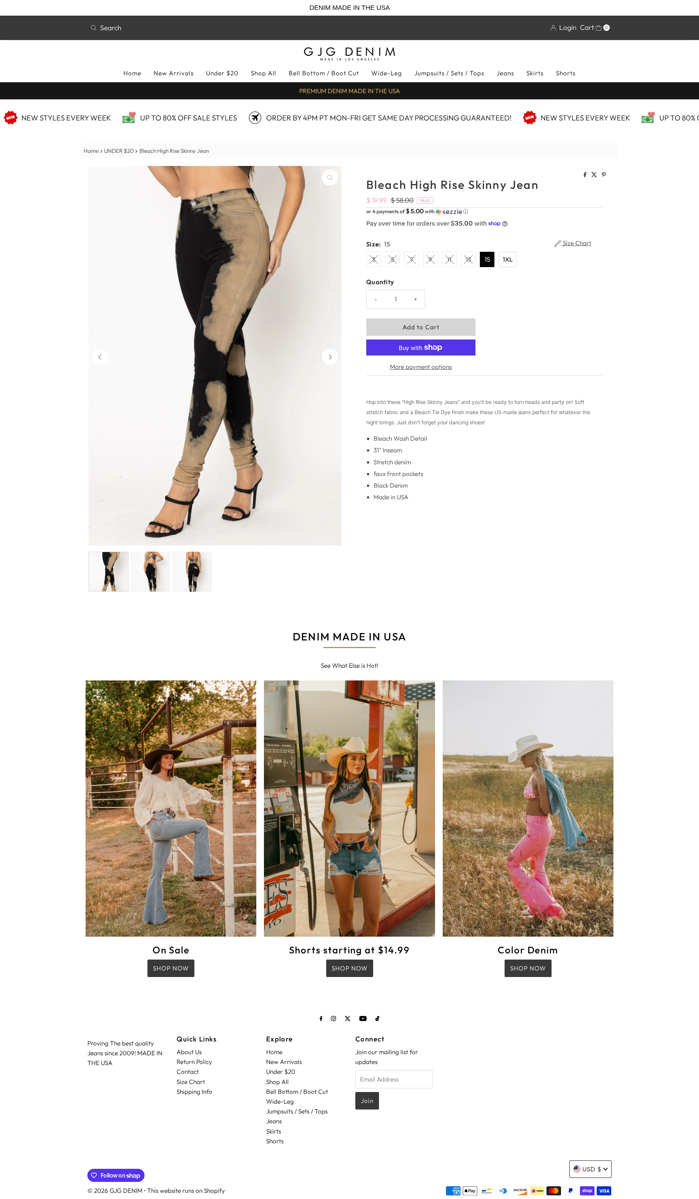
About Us (189, 1052)
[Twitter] (348, 1018)
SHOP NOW (171, 968)
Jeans (505, 73)
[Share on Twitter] (594, 175)
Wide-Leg (386, 73)
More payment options (421, 366)
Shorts (566, 73)
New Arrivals (174, 73)
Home (132, 73)
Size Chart (576, 243)
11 (449, 259)
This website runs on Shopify (186, 1190)
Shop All (263, 73)
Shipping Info (194, 1091)
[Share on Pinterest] (604, 175)
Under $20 (222, 73)
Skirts (535, 73)
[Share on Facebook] (586, 175)
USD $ (591, 1169)
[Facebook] (321, 1018)
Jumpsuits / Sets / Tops (449, 73)
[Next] (330, 357)
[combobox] (217, 27)
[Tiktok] (377, 1018)
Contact (188, 1071)
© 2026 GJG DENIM (114, 1190)
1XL (508, 259)
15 (487, 259)
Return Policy (194, 1061)
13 (468, 259)
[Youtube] (363, 1018)
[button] (484, 211)
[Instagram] (333, 1018)
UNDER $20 (119, 150)
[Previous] (100, 357)
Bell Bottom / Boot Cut (324, 73)
